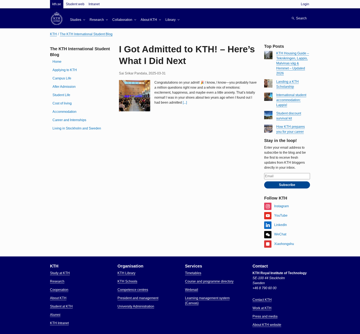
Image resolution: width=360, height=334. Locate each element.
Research (57, 281)
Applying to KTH (64, 70)
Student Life (61, 95)
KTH (53, 34)
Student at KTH (61, 306)
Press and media (265, 316)
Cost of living (62, 103)
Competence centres (133, 289)
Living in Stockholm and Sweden (76, 128)
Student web (75, 4)
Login (305, 4)
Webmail (191, 289)
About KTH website (266, 324)
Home (56, 61)
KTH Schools (127, 281)
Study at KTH (60, 273)
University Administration (136, 306)
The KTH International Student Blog (86, 34)
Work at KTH (261, 308)
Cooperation (59, 289)
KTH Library (126, 273)
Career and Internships (69, 120)
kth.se (56, 4)
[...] (185, 102)
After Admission (64, 86)
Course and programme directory (209, 281)
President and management (138, 298)
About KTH (58, 298)
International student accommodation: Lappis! (291, 100)
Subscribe (287, 185)
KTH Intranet (59, 323)
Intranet (94, 4)
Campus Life (61, 78)
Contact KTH (262, 299)
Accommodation (64, 111)
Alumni (55, 314)
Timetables (193, 273)
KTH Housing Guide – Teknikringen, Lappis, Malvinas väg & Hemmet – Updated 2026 (292, 63)
